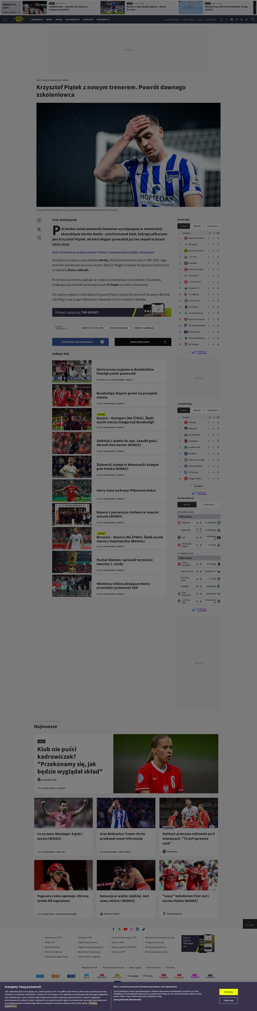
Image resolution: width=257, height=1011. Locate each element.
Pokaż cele (228, 1000)
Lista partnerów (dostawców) (127, 999)
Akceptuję (228, 992)
